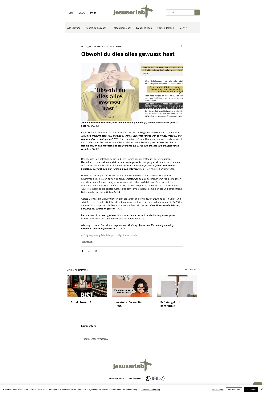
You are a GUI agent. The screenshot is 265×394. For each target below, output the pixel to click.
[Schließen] (261, 389)
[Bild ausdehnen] (110, 92)
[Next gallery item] (180, 92)
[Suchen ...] (197, 12)
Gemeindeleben (165, 28)
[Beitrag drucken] (96, 251)
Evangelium (87, 241)
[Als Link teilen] (89, 251)
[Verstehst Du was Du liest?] (132, 286)
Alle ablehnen (234, 389)
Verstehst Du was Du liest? (129, 304)
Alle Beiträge (73, 28)
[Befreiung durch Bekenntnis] (177, 286)
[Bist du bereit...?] (87, 286)
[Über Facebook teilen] (82, 251)
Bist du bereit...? (81, 302)
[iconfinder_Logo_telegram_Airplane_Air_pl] (162, 378)
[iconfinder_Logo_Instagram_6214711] (155, 378)
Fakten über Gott (122, 28)
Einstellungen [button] (217, 389)
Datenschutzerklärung (150, 389)
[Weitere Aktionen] (181, 46)
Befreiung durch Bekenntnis (170, 304)
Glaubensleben (144, 28)
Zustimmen (251, 389)
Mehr (182, 28)
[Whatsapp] (148, 378)
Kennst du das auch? (96, 28)
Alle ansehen (191, 269)
